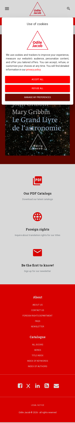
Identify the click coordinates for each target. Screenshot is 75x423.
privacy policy (33, 69)
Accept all (37, 79)
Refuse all (37, 88)
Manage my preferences (37, 97)
